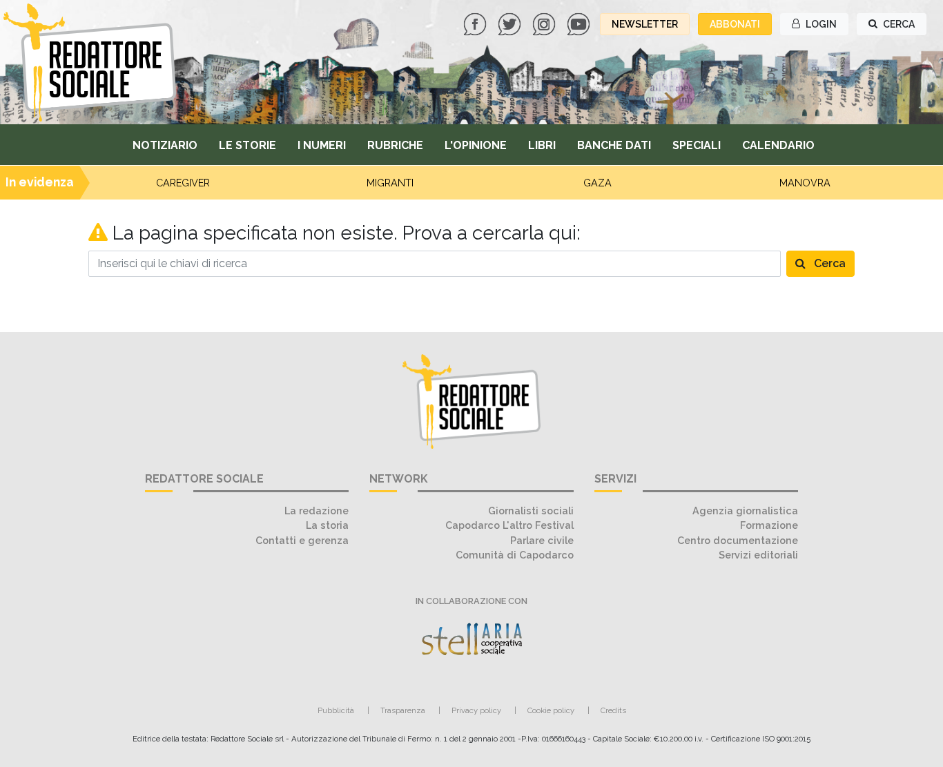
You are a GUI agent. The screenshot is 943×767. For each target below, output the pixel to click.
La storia (327, 525)
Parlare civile (542, 540)
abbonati (735, 24)
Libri (542, 145)
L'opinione (476, 145)
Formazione (769, 525)
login (820, 24)
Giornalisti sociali (531, 510)
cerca (898, 24)
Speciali (696, 145)
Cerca (828, 263)
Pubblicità (336, 710)
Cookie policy (550, 710)
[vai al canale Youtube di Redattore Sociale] (579, 23)
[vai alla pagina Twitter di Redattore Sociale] (510, 23)
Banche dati (614, 145)
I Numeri (322, 145)
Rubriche (395, 145)
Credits (613, 710)
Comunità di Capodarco (515, 555)
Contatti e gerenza (302, 540)
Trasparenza (402, 710)
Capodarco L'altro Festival (509, 525)
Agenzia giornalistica (745, 510)
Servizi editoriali (758, 555)
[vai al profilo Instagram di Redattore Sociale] (545, 23)
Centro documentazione (737, 540)
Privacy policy (476, 710)
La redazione (316, 510)
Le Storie (247, 145)
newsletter (645, 24)
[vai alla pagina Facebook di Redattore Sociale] (476, 23)
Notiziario (165, 145)
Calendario (778, 145)
